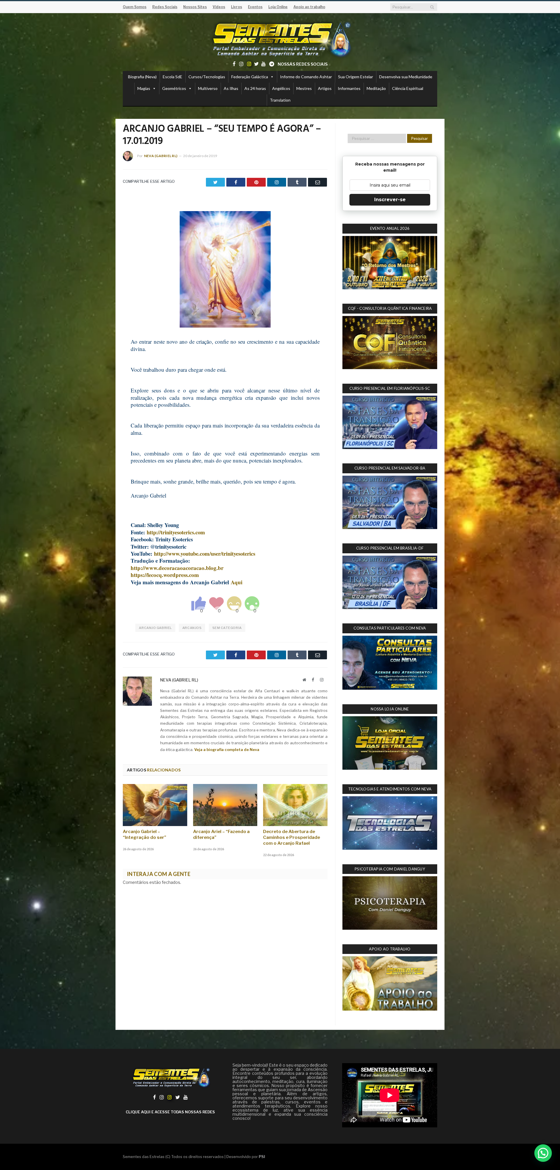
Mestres (304, 88)
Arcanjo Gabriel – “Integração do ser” (144, 834)
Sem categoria (227, 628)
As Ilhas (231, 88)
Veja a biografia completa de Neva (226, 749)
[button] (543, 1153)
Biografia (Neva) (142, 76)
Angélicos (281, 88)
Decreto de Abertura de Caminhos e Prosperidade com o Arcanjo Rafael (291, 837)
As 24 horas (255, 88)
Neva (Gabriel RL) (160, 156)
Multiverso (208, 88)
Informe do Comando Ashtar (306, 76)
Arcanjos (192, 628)
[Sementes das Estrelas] (280, 38)
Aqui (236, 582)
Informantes (349, 88)
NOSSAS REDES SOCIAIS (303, 64)
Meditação (376, 88)
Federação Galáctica (249, 76)
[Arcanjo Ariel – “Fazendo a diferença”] (225, 805)
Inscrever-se (390, 199)
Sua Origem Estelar (355, 76)
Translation (280, 100)
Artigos (325, 88)
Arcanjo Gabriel (155, 628)
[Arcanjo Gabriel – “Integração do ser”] (155, 805)
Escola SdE (172, 76)
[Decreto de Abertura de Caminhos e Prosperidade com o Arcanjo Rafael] (295, 805)
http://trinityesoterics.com (176, 532)
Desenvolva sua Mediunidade (405, 76)
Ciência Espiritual (407, 88)
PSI (262, 1156)
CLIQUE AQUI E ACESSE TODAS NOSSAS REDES (170, 1112)
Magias (143, 88)
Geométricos (174, 88)
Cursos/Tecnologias (206, 76)
